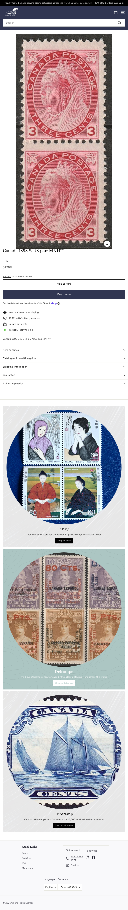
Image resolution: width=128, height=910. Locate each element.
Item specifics (11, 350)
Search (25, 853)
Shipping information (15, 366)
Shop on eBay (64, 540)
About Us (27, 858)
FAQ (24, 863)
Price (6, 261)
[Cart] (116, 12)
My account (28, 868)
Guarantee (9, 375)
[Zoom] (107, 244)
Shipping (7, 276)
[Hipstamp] (64, 752)
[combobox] (64, 23)
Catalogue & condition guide (19, 358)
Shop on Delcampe (64, 683)
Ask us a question (13, 383)
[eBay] (64, 467)
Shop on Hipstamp (64, 825)
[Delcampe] (64, 609)
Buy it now (64, 294)
